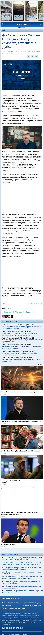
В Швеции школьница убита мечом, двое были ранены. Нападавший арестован (22, 568)
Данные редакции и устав (32, 605)
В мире (4, 304)
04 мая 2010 (31, 325)
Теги (3, 603)
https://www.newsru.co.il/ (11, 325)
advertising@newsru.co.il (17, 608)
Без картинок (6, 605)
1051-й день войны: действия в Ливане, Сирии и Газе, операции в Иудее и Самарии (22, 559)
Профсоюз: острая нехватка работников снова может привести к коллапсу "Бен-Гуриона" (22, 577)
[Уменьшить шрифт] (28, 56)
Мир (3, 30)
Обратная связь (13, 603)
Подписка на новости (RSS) (32, 603)
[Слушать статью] (38, 56)
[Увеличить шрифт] (32, 56)
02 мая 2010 (31, 358)
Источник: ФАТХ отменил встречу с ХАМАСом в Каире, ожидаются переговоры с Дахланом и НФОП (22, 563)
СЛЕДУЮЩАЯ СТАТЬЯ (34, 303)
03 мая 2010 (31, 344)
